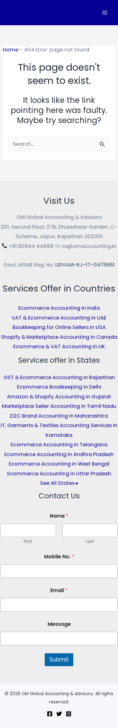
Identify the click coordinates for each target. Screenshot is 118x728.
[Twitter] (59, 714)
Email (59, 590)
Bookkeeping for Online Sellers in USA (59, 327)
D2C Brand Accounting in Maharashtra (59, 416)
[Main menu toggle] (105, 13)
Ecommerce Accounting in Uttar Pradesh (59, 473)
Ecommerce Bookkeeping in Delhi (59, 386)
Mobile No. (59, 557)
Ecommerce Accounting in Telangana (59, 444)
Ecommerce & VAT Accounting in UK (59, 346)
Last (90, 541)
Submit (59, 659)
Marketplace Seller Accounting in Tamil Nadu (59, 406)
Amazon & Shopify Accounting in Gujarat (59, 396)
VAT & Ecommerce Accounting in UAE (59, 317)
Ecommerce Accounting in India (59, 308)
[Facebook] (50, 714)
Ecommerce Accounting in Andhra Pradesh (59, 454)
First (28, 541)
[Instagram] (68, 714)
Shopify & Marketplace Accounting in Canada (59, 337)
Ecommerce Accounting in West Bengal (59, 463)
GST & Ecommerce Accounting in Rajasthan (59, 377)
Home (10, 49)
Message (59, 624)
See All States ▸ (59, 483)
